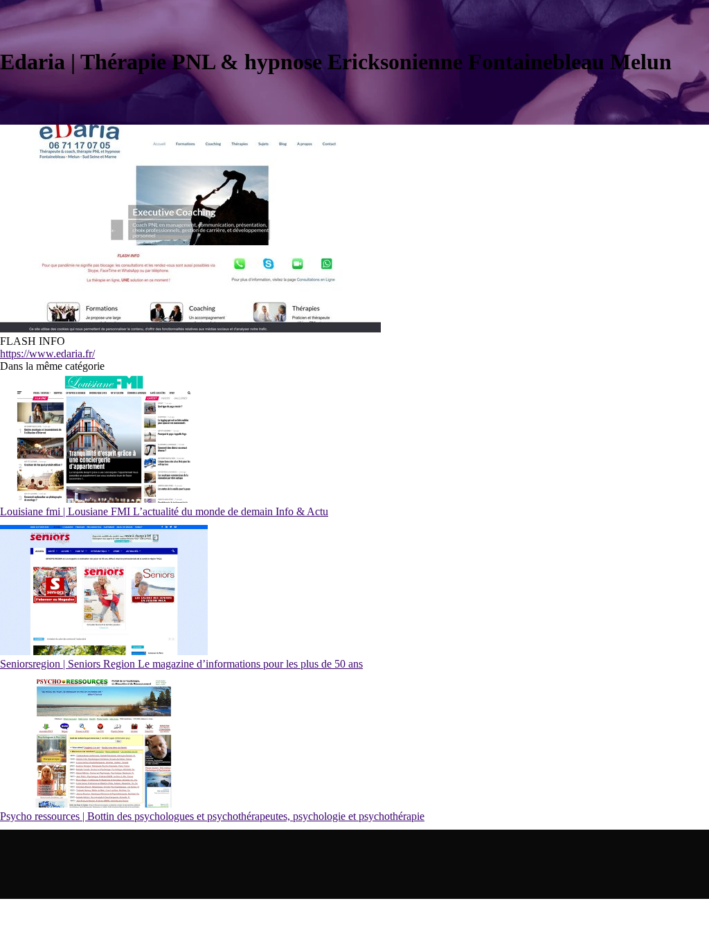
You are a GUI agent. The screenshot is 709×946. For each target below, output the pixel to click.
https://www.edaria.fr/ (47, 353)
